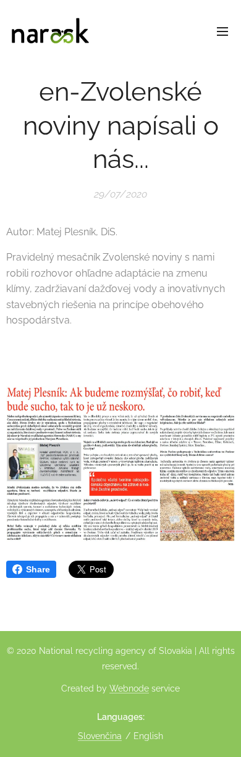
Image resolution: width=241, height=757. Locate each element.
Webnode (129, 688)
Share (38, 569)
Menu (222, 31)
